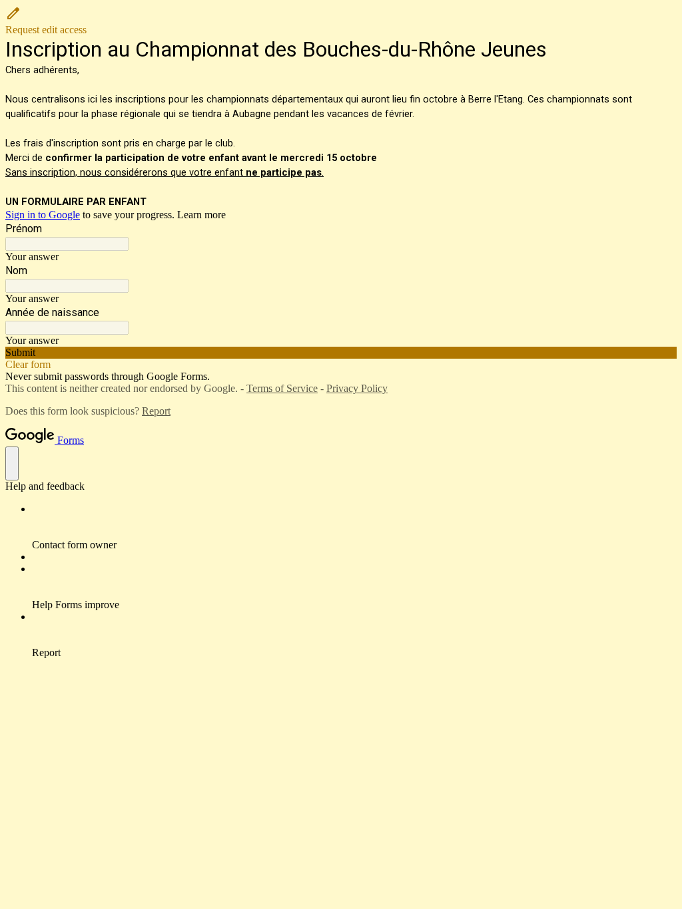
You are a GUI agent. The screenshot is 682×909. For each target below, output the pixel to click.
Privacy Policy (357, 388)
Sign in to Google (42, 214)
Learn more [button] (201, 214)
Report (156, 411)
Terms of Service (282, 388)
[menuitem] (354, 527)
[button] (341, 20)
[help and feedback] (12, 463)
